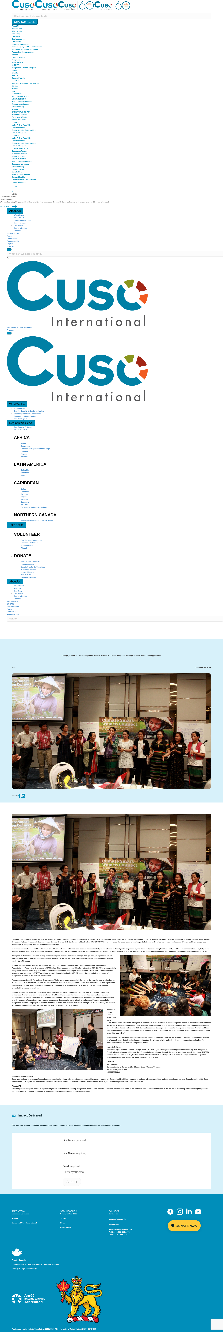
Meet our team (20, 223)
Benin (23, 443)
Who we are (17, 29)
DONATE (15, 122)
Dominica (25, 492)
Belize (23, 489)
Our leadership (18, 39)
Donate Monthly (18, 128)
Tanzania (24, 456)
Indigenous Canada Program (24, 68)
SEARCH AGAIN (24, 21)
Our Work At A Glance (23, 427)
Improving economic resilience (25, 49)
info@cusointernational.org (120, 1229)
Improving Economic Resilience (27, 414)
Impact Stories (13, 233)
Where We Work (20, 430)
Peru (23, 475)
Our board (16, 36)
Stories (15, 86)
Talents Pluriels (18, 78)
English (10, 244)
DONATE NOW (18, 169)
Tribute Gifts (26, 575)
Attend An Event (18, 120)
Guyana (24, 497)
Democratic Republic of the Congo (35, 449)
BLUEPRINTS (17, 62)
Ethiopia (24, 451)
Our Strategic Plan (22, 419)
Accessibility (31, 1269)
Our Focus (16, 42)
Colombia (25, 470)
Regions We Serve (21, 422)
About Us (16, 26)
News (14, 91)
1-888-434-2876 (123, 1232)
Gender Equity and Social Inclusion (27, 47)
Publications (17, 94)
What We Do (19, 218)
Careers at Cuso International (24, 1223)
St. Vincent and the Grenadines (34, 507)
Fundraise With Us (19, 117)
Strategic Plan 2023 (20, 44)
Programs (16, 60)
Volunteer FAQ (18, 107)
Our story (16, 34)
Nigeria (24, 454)
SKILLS (15, 75)
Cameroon (25, 446)
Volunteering (19, 408)
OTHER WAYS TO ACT (21, 112)
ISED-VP (15, 65)
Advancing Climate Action (25, 416)
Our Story (18, 591)
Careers (17, 231)
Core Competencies (22, 220)
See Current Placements (22, 101)
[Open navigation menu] (9, 333)
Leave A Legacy (19, 133)
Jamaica (24, 499)
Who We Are (19, 215)
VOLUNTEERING (19, 99)
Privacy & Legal (18, 1269)
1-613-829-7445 (121, 1235)
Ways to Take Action (20, 96)
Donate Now (17, 172)
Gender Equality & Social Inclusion (29, 411)
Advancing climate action (22, 52)
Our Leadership (20, 228)
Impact (15, 55)
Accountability (13, 241)
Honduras (25, 473)
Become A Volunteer (20, 104)
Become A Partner (19, 114)
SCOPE (15, 70)
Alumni (15, 109)
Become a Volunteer (20, 164)
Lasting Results (18, 57)
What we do (17, 31)
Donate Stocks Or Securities (24, 130)
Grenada (24, 494)
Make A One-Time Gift (21, 125)
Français (10, 246)
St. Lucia (24, 505)
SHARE (15, 73)
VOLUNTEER (12, 327)
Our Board (18, 225)
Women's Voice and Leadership (25, 83)
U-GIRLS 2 (16, 81)
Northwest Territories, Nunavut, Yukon (37, 521)
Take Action (16, 524)
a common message (154, 1037)
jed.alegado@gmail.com (117, 1069)
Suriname (25, 502)
